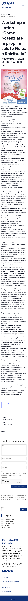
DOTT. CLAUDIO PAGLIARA (7, 4)
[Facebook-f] (3, 571)
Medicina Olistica (5, 525)
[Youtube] (9, 571)
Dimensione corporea (7, 521)
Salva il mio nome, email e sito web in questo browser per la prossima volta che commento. (14, 475)
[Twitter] (6, 571)
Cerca (2, 507)
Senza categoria (5, 527)
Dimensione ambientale (7, 519)
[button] (23, 5)
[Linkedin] (12, 571)
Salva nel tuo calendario (9, 405)
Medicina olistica (6, 7)
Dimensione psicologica (7, 523)
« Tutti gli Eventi (5, 14)
